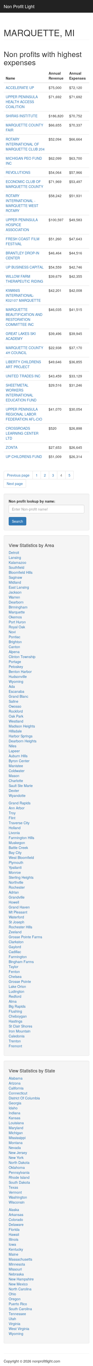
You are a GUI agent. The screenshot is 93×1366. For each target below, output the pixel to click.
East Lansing (19, 587)
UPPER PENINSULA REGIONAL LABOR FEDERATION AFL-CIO (24, 414)
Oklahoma (17, 1167)
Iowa (12, 1244)
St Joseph (16, 921)
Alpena (14, 651)
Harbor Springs (20, 735)
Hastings (15, 1021)
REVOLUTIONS (18, 172)
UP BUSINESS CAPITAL (25, 267)
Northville (16, 882)
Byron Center (19, 760)
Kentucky (16, 1249)
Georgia (15, 1102)
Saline (13, 701)
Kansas (14, 1117)
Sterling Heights (21, 877)
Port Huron (17, 621)
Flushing (15, 1011)
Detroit (14, 552)
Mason (14, 775)
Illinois (13, 1239)
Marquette (17, 611)
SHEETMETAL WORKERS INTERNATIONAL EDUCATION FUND (21, 392)
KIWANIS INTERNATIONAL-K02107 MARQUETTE (23, 295)
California (16, 1088)
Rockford (16, 711)
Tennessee (17, 1313)
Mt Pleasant (18, 912)
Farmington (18, 956)
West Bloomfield (21, 857)
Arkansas (16, 1214)
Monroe (15, 872)
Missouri (15, 1269)
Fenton (14, 971)
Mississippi (17, 1137)
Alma (13, 1001)
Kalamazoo (17, 562)
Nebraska (16, 1274)
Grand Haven (19, 907)
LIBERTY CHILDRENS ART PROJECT (23, 364)
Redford (15, 996)
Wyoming (16, 681)
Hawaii (14, 1234)
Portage (15, 661)
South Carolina (20, 1308)
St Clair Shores (20, 1026)
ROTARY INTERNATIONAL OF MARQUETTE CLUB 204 (25, 144)
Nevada (15, 1147)
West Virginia (19, 1328)
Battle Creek (18, 847)
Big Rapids (17, 1006)
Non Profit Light (19, 6)
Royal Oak (17, 626)
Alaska (14, 1209)
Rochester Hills (20, 926)
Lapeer (14, 750)
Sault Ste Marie (21, 785)
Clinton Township (22, 656)
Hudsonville (18, 676)
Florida (14, 1229)
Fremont (15, 1045)
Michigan (16, 1132)
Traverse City (19, 822)
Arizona (15, 1083)
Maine (13, 1254)
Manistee (16, 765)
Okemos (15, 616)
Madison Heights (22, 726)
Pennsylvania (19, 1172)
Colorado (16, 1219)
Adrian (14, 892)
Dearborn (16, 602)
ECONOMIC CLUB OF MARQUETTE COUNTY (24, 184)
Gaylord (15, 946)
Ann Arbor (17, 807)
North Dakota (19, 1162)
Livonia (14, 832)
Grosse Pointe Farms (25, 936)
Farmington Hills (21, 837)
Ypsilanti (15, 867)
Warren (14, 597)
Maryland (16, 1127)
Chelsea (15, 976)
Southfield (16, 567)
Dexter (14, 790)
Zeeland (15, 931)
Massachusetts (20, 1259)
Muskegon (17, 842)
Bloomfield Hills (20, 572)
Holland (15, 827)
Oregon (15, 1298)
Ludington (16, 991)
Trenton (15, 1040)
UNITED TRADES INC (23, 375)
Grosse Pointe (20, 981)
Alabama (16, 1078)
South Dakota (19, 1182)
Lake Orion (17, 986)
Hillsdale (15, 731)
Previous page (18, 475)
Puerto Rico (18, 1303)
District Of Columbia (24, 1097)
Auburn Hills (18, 755)
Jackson (15, 592)
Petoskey (16, 666)
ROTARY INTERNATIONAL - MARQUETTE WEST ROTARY (22, 203)
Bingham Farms (21, 961)
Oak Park (16, 716)
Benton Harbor (20, 671)
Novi (12, 631)
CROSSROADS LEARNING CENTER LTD (22, 433)
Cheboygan (18, 1016)
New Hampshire (21, 1278)
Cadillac (15, 951)
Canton (14, 646)
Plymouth (16, 862)
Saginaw (15, 577)
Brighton (15, 641)
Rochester (17, 887)
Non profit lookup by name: (32, 501)
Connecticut (18, 1093)
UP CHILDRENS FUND (24, 456)
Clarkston (16, 941)
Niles (12, 745)
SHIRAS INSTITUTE (21, 115)
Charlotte (16, 780)
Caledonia (17, 1035)
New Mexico (18, 1283)
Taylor (13, 966)
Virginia (14, 1323)
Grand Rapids (20, 802)
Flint (12, 817)
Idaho (13, 1107)
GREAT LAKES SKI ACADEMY (21, 336)
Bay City (15, 852)
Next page (15, 483)
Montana (16, 1142)
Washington (18, 1197)
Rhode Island (19, 1177)
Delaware (16, 1224)
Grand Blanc (18, 696)
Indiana (14, 1112)
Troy (12, 812)
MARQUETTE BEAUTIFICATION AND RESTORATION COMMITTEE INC (24, 317)
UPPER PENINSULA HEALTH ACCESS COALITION (22, 101)
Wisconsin (17, 1202)
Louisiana (16, 1122)
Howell (14, 902)
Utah (12, 1318)
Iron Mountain (20, 1031)
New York (16, 1157)
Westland (16, 721)
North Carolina (20, 1288)
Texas (13, 1187)
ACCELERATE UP (20, 87)
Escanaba (16, 691)
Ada (12, 686)
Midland (15, 582)
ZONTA (11, 447)
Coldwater (17, 770)
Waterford (16, 916)
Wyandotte (17, 795)
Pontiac (14, 636)
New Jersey (18, 1152)
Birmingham (18, 607)
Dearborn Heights (22, 740)
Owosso (15, 706)
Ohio (12, 1293)
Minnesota (17, 1264)
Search (17, 521)
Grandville (17, 897)
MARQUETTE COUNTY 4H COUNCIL (24, 350)
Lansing (15, 557)
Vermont (15, 1192)
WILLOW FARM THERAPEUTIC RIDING (24, 279)
